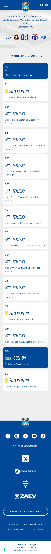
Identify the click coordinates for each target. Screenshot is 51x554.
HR (41, 5)
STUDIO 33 (30, 547)
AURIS (34, 550)
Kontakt (13, 524)
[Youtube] (34, 436)
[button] (26, 56)
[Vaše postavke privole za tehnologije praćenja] (4, 549)
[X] (25, 436)
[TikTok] (43, 436)
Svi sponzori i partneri (25, 511)
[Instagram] (16, 436)
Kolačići (38, 529)
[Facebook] (7, 436)
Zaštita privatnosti (18, 529)
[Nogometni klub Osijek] (25, 7)
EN (46, 5)
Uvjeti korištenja (32, 524)
